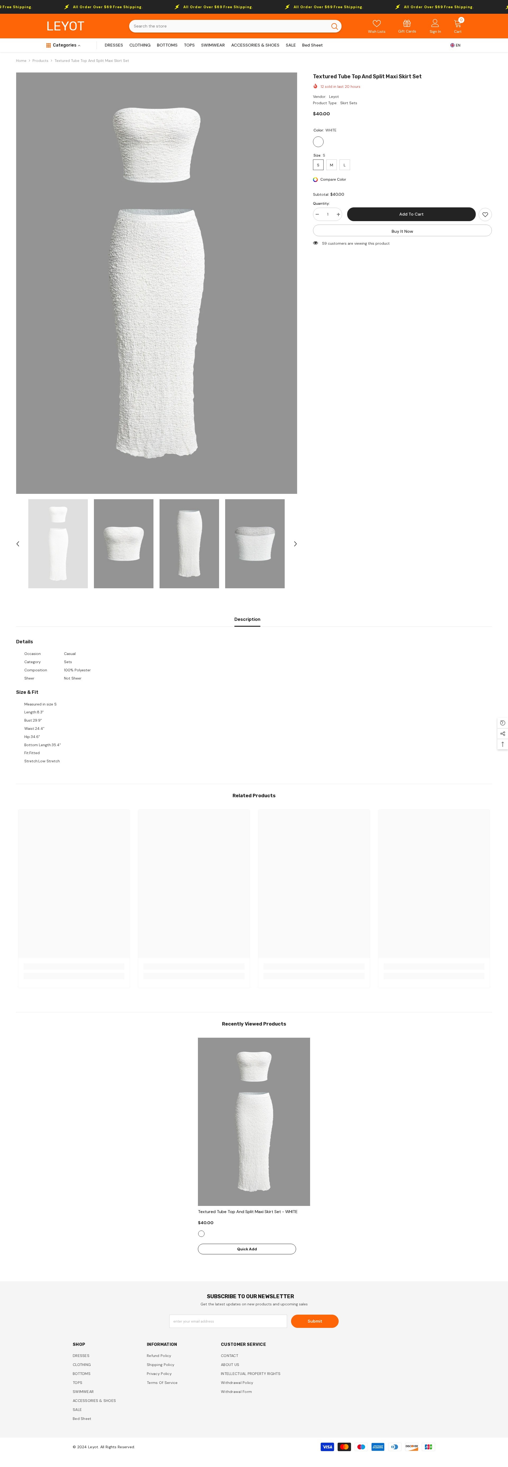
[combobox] (228, 26)
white (201, 1234)
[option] (156, 283)
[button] (18, 544)
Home (21, 60)
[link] (407, 26)
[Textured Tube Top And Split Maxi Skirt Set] (254, 1122)
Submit (315, 1321)
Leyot (334, 96)
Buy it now (402, 231)
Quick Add (247, 1249)
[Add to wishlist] (485, 214)
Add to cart (410, 214)
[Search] (235, 26)
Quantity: (321, 203)
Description (247, 619)
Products (40, 60)
